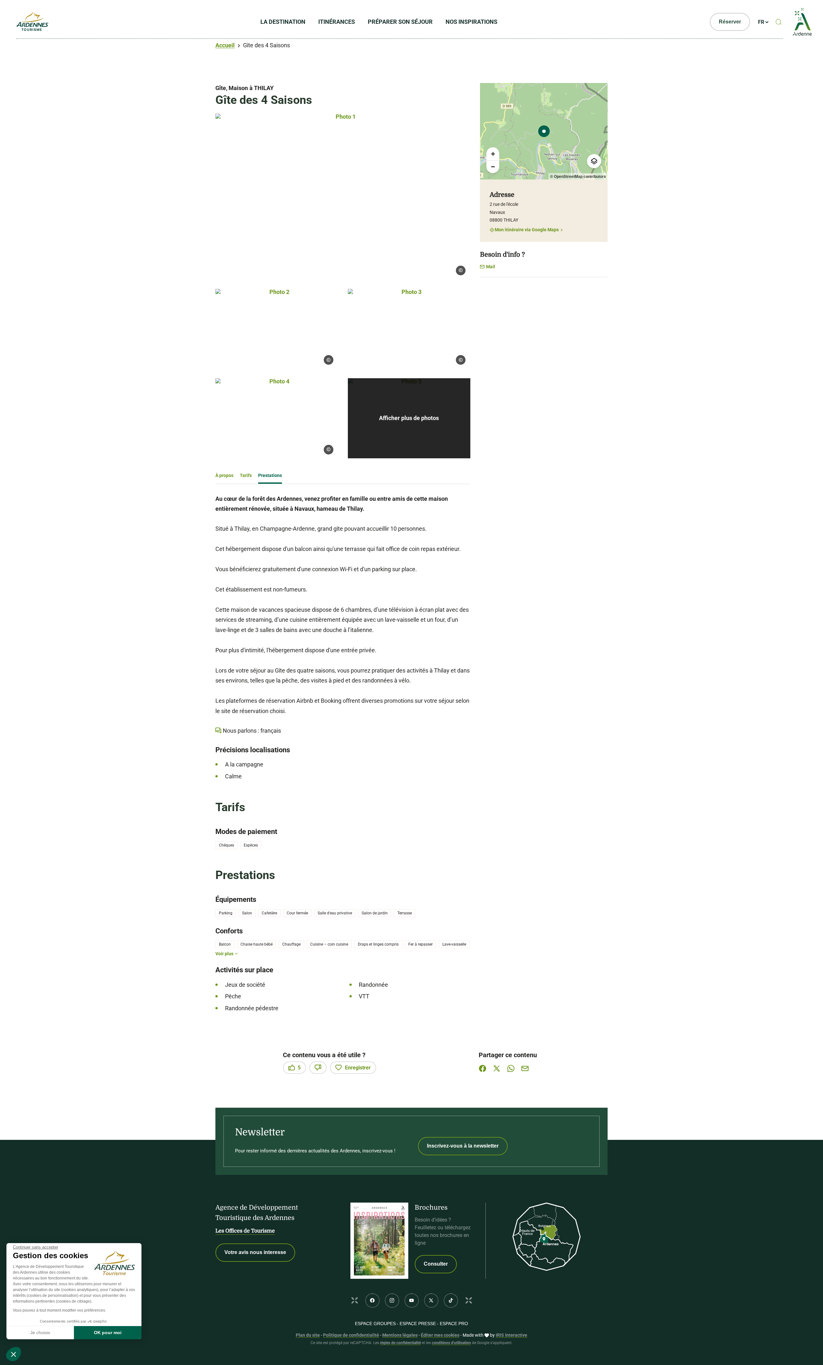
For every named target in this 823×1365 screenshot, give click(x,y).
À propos (224, 475)
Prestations (270, 475)
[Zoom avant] (492, 153)
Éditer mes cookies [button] (440, 1335)
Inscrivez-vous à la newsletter (463, 1146)
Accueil (225, 45)
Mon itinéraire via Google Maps (527, 229)
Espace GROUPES (375, 1323)
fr (761, 22)
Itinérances (336, 21)
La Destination (282, 21)
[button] (13, 1354)
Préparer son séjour (400, 21)
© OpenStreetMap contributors (578, 176)
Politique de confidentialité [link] (351, 1335)
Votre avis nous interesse (255, 1252)
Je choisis (40, 1332)
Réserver (730, 21)
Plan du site (308, 1335)
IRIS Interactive (511, 1335)
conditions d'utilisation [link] (451, 1343)
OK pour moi (108, 1332)
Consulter (436, 1264)
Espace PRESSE (418, 1323)
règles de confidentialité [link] (400, 1343)
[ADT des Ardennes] (32, 22)
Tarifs (246, 475)
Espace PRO (454, 1323)
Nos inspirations (471, 21)
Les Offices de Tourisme (245, 1231)
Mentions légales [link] (400, 1335)
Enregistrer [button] (358, 1068)
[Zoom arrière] (492, 166)
